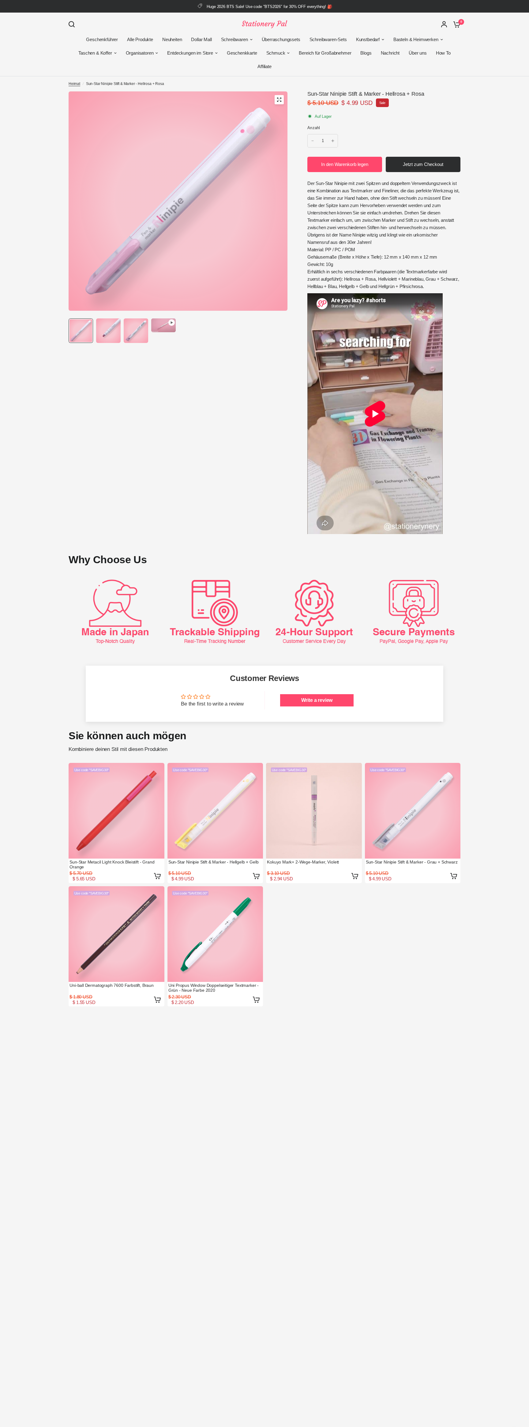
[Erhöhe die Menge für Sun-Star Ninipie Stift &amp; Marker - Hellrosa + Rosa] (333, 140)
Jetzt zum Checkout (423, 164)
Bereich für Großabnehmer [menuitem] (325, 53)
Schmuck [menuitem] (275, 53)
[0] (455, 24)
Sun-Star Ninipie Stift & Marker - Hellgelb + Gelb (213, 862)
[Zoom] (279, 99)
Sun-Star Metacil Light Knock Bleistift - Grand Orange (111, 864)
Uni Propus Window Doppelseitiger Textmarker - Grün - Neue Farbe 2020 (213, 988)
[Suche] (73, 24)
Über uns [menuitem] (418, 53)
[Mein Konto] (444, 24)
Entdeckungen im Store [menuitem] (190, 53)
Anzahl (313, 127)
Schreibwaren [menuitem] (234, 39)
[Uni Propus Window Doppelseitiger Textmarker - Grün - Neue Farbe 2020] (215, 934)
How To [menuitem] (443, 53)
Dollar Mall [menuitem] (201, 39)
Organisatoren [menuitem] (140, 53)
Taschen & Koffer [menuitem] (95, 53)
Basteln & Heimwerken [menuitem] (415, 39)
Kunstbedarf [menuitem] (368, 39)
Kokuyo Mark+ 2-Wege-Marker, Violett (303, 862)
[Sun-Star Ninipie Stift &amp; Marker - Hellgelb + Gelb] (215, 811)
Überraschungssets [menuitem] (281, 39)
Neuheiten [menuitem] (172, 39)
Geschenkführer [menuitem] (102, 39)
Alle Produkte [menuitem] (140, 39)
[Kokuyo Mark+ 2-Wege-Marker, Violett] (314, 811)
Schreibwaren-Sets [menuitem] (328, 39)
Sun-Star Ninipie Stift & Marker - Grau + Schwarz (412, 862)
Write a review (317, 700)
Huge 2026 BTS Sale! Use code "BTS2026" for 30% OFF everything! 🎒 (269, 6)
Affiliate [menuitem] (264, 66)
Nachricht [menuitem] (390, 53)
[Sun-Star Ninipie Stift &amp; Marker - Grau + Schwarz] (413, 811)
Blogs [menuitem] (365, 53)
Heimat (74, 84)
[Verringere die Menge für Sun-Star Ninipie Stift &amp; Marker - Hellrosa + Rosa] (312, 140)
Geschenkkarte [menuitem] (242, 53)
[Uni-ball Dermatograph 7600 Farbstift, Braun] (116, 934)
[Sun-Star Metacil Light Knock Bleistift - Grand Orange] (116, 811)
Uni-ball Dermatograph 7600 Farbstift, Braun (111, 985)
